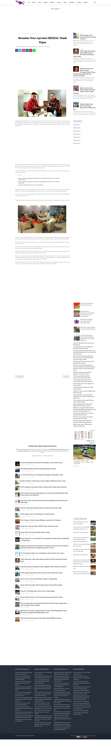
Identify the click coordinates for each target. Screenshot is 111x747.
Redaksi (72, 735)
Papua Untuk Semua (24, 735)
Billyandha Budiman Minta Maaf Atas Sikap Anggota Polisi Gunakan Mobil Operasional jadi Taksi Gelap (81, 697)
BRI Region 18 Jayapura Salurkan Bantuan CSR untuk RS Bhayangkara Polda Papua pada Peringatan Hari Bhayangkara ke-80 (43, 612)
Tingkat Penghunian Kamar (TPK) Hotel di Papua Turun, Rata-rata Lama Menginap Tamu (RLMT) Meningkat (82, 688)
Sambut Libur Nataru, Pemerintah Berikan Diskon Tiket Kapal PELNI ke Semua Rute (81, 683)
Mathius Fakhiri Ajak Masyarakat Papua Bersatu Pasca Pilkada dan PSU (84, 106)
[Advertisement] (55, 19)
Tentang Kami (93, 735)
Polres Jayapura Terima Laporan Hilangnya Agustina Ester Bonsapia (40, 520)
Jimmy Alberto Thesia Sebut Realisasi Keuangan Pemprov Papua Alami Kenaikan (84, 90)
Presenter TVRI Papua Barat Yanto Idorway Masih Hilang (30, 185)
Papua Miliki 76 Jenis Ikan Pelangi (80, 532)
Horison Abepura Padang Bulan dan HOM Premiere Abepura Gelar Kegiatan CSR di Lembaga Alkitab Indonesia (38, 179)
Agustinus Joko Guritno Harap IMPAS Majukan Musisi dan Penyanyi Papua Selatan (23, 688)
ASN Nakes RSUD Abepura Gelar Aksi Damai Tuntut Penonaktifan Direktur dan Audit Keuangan (62, 701)
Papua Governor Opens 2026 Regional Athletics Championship (38, 579)
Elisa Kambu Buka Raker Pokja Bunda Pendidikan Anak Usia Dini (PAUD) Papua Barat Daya (43, 724)
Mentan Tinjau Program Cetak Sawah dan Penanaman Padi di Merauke (41, 597)
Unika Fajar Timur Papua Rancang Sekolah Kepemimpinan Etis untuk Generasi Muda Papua (43, 501)
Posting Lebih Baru (19, 376)
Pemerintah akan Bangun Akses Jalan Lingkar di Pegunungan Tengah (86, 321)
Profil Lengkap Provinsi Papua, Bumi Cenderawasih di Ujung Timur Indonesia (43, 487)
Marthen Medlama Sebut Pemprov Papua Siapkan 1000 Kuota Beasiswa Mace (43, 481)
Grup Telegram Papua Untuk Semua (58, 449)
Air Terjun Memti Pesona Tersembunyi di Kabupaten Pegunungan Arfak (41, 475)
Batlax (33, 735)
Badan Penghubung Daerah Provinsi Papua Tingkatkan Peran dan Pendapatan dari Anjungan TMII (81, 539)
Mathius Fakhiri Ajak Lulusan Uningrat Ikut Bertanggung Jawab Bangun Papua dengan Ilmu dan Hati (43, 699)
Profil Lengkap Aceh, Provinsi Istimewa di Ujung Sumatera (37, 514)
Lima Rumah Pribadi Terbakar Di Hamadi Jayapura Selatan (38, 469)
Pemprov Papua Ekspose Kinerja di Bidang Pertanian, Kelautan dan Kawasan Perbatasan (24, 708)
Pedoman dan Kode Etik (78, 735)
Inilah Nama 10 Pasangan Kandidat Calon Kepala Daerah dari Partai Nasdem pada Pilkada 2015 (24, 699)
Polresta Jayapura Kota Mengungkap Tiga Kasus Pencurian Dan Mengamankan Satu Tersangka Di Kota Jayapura (43, 604)
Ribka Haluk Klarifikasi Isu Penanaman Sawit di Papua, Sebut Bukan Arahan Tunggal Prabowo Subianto (43, 693)
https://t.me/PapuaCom (24, 451)
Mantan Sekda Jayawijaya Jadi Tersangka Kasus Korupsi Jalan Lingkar (41, 585)
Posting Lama (66, 376)
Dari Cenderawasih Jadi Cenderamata (81, 701)
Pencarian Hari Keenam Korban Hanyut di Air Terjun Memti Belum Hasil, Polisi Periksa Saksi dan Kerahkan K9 (44, 494)
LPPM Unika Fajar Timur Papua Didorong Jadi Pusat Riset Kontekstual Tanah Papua (43, 560)
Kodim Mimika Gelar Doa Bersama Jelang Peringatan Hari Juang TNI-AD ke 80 (63, 718)
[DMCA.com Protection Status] (80, 737)
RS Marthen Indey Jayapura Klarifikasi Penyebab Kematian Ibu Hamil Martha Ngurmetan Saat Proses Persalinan (62, 713)
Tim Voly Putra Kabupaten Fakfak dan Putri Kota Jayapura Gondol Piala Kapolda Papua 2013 (23, 693)
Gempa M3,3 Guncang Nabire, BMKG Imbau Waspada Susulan (39, 526)
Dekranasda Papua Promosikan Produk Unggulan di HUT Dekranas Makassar (43, 567)
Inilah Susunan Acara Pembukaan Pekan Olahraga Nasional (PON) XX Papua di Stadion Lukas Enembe (82, 561)
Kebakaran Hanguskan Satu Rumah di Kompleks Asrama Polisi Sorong (41, 463)
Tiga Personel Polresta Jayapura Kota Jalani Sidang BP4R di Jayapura (41, 618)
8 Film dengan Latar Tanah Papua (80, 554)
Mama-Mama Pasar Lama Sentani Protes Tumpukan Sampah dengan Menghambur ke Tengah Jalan (44, 539)
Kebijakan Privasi (87, 735)
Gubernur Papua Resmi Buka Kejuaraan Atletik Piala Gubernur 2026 (40, 508)
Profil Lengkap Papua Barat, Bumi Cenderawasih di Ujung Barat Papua (41, 573)
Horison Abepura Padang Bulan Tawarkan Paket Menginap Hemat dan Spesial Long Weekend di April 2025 (38, 182)
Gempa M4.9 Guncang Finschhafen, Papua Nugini (35, 532)
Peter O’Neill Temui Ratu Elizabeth (81, 710)
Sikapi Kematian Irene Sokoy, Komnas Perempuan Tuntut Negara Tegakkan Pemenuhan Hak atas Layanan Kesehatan (84, 72)
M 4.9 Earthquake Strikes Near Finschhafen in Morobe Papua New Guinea (42, 553)
